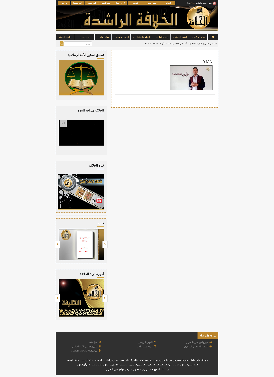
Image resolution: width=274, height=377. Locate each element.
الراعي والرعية (122, 37)
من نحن (64, 3)
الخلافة (168, 3)
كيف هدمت (91, 3)
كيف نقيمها (77, 3)
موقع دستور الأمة (144, 346)
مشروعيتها (152, 3)
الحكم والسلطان (142, 37)
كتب (101, 223)
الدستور (135, 3)
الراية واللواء (120, 3)
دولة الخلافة (199, 37)
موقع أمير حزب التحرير (197, 342)
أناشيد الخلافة (65, 37)
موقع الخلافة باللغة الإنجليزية (83, 350)
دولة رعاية (104, 37)
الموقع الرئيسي (145, 342)
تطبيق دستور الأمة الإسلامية (84, 346)
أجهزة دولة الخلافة (92, 274)
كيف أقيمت (106, 3)
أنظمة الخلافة (180, 37)
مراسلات (93, 342)
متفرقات (85, 37)
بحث (62, 43)
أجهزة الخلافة (162, 37)
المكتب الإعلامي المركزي (196, 346)
